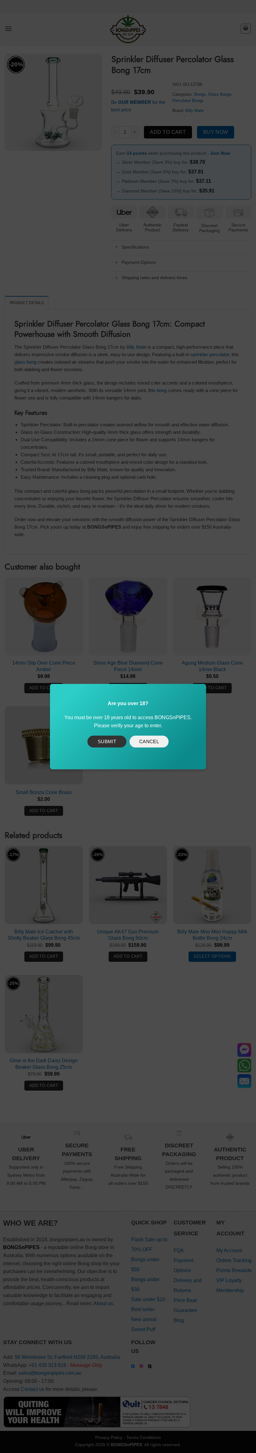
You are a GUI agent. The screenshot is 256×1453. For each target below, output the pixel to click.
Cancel (149, 741)
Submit (107, 741)
